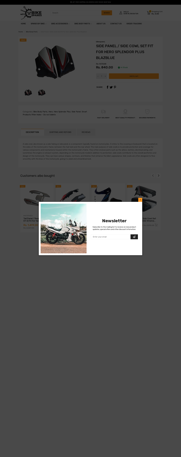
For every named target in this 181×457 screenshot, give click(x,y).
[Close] (140, 200)
